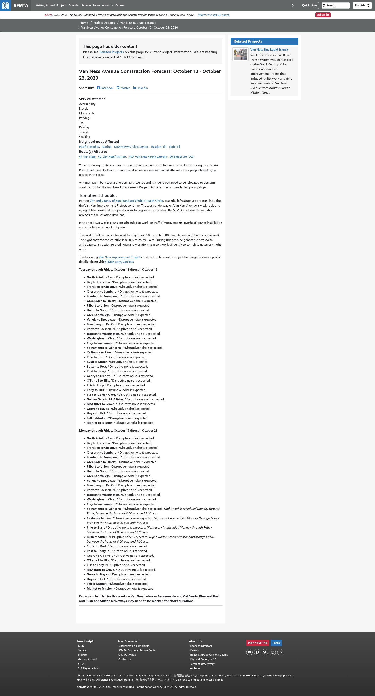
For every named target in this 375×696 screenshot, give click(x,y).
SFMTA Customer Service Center (137, 650)
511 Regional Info (88, 668)
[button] (362, 5)
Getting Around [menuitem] (45, 5)
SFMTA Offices (127, 655)
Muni (81, 646)
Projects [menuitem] (62, 5)
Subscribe (323, 15)
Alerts (48, 15)
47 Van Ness (87, 156)
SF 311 (82, 664)
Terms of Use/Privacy (202, 664)
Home (84, 23)
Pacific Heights (89, 147)
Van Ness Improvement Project (119, 257)
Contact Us (124, 659)
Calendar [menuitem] (74, 5)
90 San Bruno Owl (182, 156)
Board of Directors (201, 646)
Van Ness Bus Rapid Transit (138, 23)
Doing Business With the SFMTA (209, 655)
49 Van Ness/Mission (112, 156)
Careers (194, 650)
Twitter (125, 88)
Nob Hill (174, 147)
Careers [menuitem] (119, 5)
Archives (195, 668)
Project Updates (104, 23)
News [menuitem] (96, 5)
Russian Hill (158, 147)
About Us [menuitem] (107, 5)
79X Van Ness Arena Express (148, 156)
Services (82, 650)
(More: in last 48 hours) (213, 15)
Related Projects (111, 52)
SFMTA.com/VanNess (119, 262)
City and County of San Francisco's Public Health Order (126, 201)
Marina (106, 147)
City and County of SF (203, 659)
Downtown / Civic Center (131, 147)
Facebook (107, 88)
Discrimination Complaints (133, 646)
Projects (82, 655)
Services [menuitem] (86, 5)
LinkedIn (142, 88)
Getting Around (87, 659)
